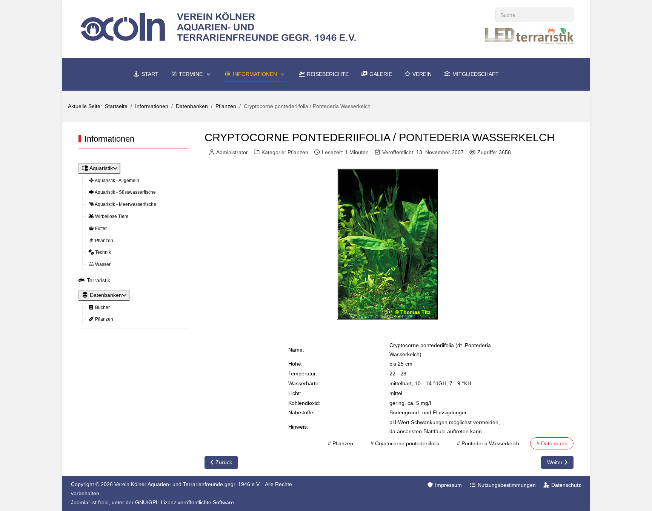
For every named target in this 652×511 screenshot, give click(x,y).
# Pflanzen (340, 443)
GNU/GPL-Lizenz (155, 502)
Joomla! (80, 502)
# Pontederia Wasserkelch (488, 443)
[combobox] (534, 15)
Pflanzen (298, 152)
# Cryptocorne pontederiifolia (405, 443)
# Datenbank (552, 443)
